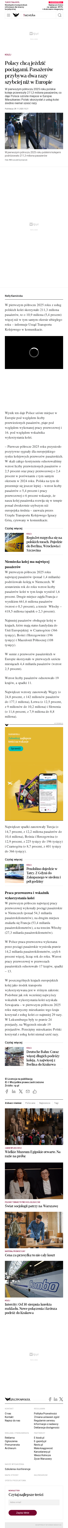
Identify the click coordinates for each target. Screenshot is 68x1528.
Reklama (10, 1437)
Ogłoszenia (11, 1441)
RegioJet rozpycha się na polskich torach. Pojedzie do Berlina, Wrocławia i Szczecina (44, 544)
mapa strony (11, 1475)
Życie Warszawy (43, 1458)
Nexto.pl (38, 1444)
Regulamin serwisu (44, 1420)
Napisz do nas (12, 1420)
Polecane (30, 1103)
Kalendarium (40, 1475)
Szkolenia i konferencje (18, 1469)
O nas (8, 1413)
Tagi (56, 1103)
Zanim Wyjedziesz (13, 1148)
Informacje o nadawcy (46, 1424)
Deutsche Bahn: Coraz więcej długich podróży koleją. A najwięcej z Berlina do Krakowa (43, 1058)
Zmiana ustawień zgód (46, 1417)
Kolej (8, 54)
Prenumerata (12, 1444)
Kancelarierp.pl (42, 1451)
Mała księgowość (43, 1448)
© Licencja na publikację (19, 1079)
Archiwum (10, 1448)
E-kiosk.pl (39, 1437)
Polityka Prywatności (45, 1413)
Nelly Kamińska (14, 295)
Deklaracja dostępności (46, 1427)
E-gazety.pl (40, 1441)
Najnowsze (44, 1103)
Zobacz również (13, 1103)
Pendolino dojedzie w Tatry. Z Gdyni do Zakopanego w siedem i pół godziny (44, 875)
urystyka (29, 15)
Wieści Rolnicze (42, 1455)
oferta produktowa (15, 1480)
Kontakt (9, 1417)
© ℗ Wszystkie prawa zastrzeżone (24, 1082)
